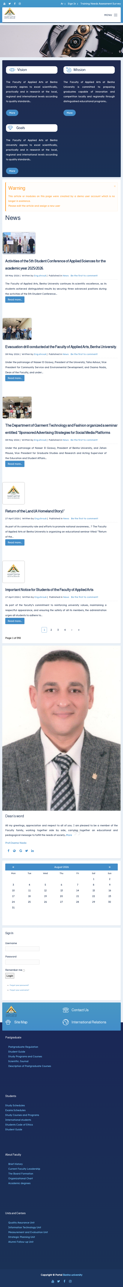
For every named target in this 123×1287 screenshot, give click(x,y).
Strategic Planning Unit (21, 1236)
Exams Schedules (15, 1110)
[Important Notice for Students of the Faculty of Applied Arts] (58, 572)
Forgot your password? (19, 985)
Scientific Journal (18, 1061)
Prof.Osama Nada (15, 842)
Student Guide (16, 1051)
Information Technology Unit (24, 1227)
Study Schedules (15, 1105)
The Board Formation (20, 1173)
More (12, 112)
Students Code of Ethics (19, 1124)
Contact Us (80, 1010)
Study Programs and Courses (25, 1056)
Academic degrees (19, 1183)
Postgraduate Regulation (23, 1046)
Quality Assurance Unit (21, 1222)
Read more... (15, 299)
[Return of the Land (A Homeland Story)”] (58, 493)
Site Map (20, 1022)
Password (10, 956)
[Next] (72, 630)
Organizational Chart (20, 1178)
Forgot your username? (19, 990)
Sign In (72, 3)
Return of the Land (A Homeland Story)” (34, 511)
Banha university (72, 1274)
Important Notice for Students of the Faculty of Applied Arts (49, 590)
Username (11, 943)
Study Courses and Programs (22, 1115)
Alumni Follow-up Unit (20, 1241)
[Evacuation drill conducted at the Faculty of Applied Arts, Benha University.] (58, 329)
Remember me (13, 969)
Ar (62, 3)
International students (18, 1119)
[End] (78, 630)
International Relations (89, 1022)
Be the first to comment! (84, 275)
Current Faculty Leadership (24, 1168)
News (66, 275)
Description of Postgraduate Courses (29, 1066)
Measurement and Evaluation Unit (28, 1232)
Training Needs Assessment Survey (100, 3)
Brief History (15, 1163)
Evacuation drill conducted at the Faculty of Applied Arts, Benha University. (61, 347)
